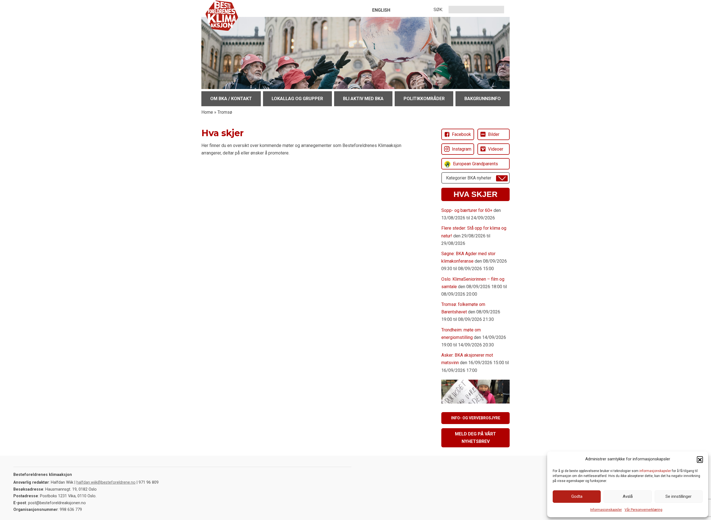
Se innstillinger (678, 496)
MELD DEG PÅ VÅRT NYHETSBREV (475, 437)
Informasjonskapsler (606, 510)
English (381, 10)
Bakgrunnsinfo (482, 98)
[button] (700, 459)
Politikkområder (424, 98)
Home (207, 112)
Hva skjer (475, 194)
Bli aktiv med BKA (363, 98)
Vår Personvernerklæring (643, 510)
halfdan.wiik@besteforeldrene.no (106, 482)
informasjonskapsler (655, 471)
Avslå (628, 496)
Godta (576, 496)
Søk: (438, 9)
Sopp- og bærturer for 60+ (466, 210)
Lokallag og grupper (297, 98)
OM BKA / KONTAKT (231, 98)
